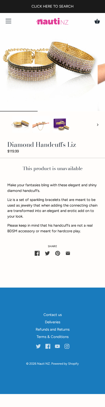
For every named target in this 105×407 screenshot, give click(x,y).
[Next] (97, 124)
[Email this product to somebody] (67, 253)
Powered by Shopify (65, 363)
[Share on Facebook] (37, 253)
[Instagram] (66, 346)
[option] (21, 125)
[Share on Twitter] (47, 253)
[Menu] (8, 22)
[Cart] (97, 21)
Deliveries (52, 322)
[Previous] (12, 124)
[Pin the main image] (57, 253)
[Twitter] (38, 346)
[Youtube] (57, 346)
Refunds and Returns (53, 329)
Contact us (52, 315)
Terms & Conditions (53, 337)
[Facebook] (47, 346)
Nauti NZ (43, 363)
